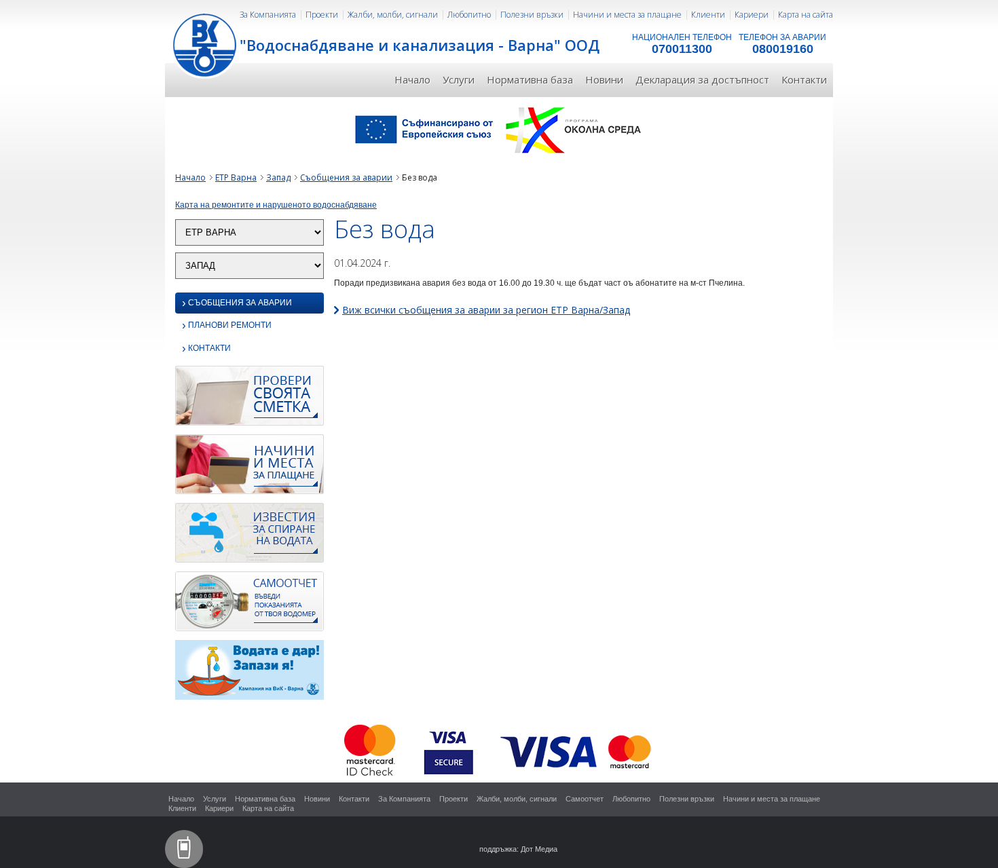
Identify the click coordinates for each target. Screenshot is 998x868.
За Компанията (268, 14)
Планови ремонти (227, 326)
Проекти (322, 14)
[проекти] (499, 129)
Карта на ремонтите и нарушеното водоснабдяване (276, 205)
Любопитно (469, 14)
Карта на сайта (805, 14)
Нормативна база (530, 79)
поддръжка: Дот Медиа (518, 849)
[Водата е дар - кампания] (249, 674)
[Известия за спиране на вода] (249, 537)
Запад (278, 177)
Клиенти (708, 14)
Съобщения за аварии (346, 177)
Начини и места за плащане (627, 14)
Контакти (804, 79)
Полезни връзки (531, 14)
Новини (604, 79)
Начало (412, 79)
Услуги (459, 79)
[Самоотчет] (249, 605)
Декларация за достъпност (702, 79)
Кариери (752, 14)
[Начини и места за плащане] (249, 468)
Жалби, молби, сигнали (393, 14)
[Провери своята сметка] (249, 399)
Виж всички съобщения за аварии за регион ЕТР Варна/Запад (486, 309)
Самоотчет (585, 799)
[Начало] (206, 44)
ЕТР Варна (236, 177)
